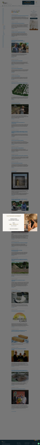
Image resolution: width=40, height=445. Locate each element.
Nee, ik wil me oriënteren (14, 228)
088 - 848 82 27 (13, 224)
